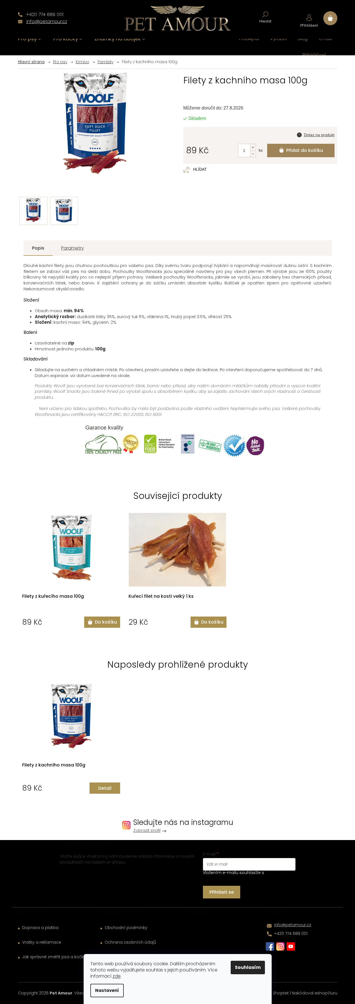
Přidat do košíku (304, 150)
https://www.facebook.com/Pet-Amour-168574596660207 (270, 946)
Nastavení (107, 990)
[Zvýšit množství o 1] (253, 147)
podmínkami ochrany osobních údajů (247, 875)
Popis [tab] (38, 248)
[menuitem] (29, 39)
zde (117, 976)
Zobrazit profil (147, 830)
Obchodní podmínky (126, 927)
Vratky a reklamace (41, 942)
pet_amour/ (280, 946)
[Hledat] (265, 17)
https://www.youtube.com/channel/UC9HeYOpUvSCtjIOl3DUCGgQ (291, 946)
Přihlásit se (221, 892)
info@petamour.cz (292, 925)
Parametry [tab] (72, 248)
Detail (104, 788)
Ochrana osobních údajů (130, 942)
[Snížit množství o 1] (253, 153)
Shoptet (281, 993)
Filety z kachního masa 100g (53, 765)
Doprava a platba (40, 927)
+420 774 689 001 (291, 933)
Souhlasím (248, 967)
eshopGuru (326, 993)
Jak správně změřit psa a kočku (54, 957)
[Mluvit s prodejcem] (316, 134)
